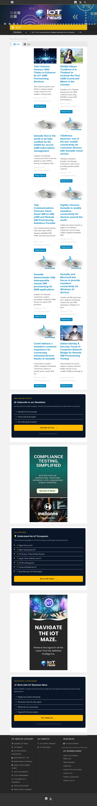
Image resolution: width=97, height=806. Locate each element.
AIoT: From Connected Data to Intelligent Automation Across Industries (41, 32)
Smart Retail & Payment (23, 789)
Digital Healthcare (21, 786)
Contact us (67, 773)
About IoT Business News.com (70, 757)
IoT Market (18, 747)
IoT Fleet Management (25, 563)
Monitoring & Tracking (23, 761)
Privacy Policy (69, 780)
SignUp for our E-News (72, 769)
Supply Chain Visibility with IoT (29, 558)
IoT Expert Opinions (47, 743)
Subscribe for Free (48, 428)
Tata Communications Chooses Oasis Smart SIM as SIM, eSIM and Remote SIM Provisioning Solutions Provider (44, 214)
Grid (18, 44)
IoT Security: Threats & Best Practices (31, 554)
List (28, 44)
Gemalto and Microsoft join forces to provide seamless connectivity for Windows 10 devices (70, 283)
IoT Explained (45, 747)
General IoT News (21, 743)
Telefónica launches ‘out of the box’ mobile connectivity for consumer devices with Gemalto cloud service (71, 144)
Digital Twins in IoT (24, 545)
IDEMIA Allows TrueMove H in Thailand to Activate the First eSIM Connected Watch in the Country (70, 75)
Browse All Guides (48, 579)
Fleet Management (21, 775)
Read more (39, 106)
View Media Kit (48, 718)
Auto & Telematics (21, 772)
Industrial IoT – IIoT (21, 757)
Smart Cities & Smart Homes (21, 766)
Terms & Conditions (71, 777)
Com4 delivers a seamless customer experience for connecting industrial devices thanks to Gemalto (45, 351)
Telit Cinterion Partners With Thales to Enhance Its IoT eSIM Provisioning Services (45, 74)
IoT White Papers (72, 743)
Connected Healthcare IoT (27, 567)
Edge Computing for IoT (26, 550)
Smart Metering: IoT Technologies (29, 571)
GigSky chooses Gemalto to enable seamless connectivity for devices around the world (71, 212)
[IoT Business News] (48, 14)
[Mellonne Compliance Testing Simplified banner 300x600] (48, 484)
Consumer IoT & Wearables (19, 780)
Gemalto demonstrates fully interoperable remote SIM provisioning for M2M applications (44, 282)
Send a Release (69, 762)
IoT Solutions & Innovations (19, 752)
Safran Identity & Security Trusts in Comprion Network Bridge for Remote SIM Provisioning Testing (71, 351)
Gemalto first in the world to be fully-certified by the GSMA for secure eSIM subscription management (45, 143)
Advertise (67, 766)
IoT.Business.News (43, 101)
